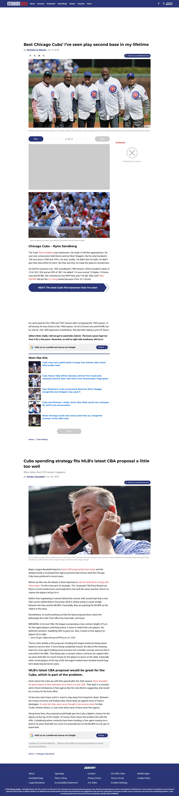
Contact (91, 773)
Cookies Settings (119, 782)
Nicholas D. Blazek (36, 50)
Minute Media (15, 789)
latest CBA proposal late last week (78, 569)
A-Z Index (92, 782)
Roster (72, 4)
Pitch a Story (61, 778)
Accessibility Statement (66, 782)
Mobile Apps (143, 773)
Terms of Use (117, 778)
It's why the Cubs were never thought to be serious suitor (67, 704)
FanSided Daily (36, 778)
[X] (164, 3)
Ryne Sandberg (46, 252)
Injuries (81, 4)
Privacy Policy (94, 778)
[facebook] (158, 3)
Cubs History (42, 439)
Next (102, 139)
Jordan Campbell (36, 476)
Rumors (40, 4)
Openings (59, 773)
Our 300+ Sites (118, 773)
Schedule (51, 4)
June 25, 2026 (69, 637)
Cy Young (52, 279)
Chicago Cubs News (45, 754)
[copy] (43, 55)
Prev (36, 139)
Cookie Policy (143, 778)
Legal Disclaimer (37, 782)
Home (31, 439)
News (32, 4)
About (32, 773)
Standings (62, 4)
